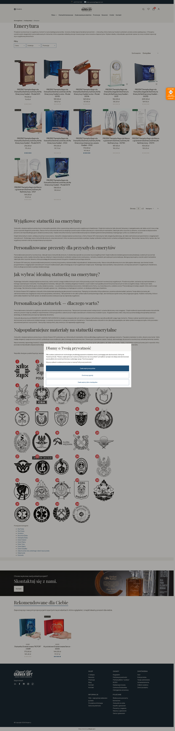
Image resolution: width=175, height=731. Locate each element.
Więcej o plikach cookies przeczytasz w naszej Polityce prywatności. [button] (69, 362)
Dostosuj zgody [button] (87, 375)
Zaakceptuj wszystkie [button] (87, 368)
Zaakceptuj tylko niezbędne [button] (87, 382)
